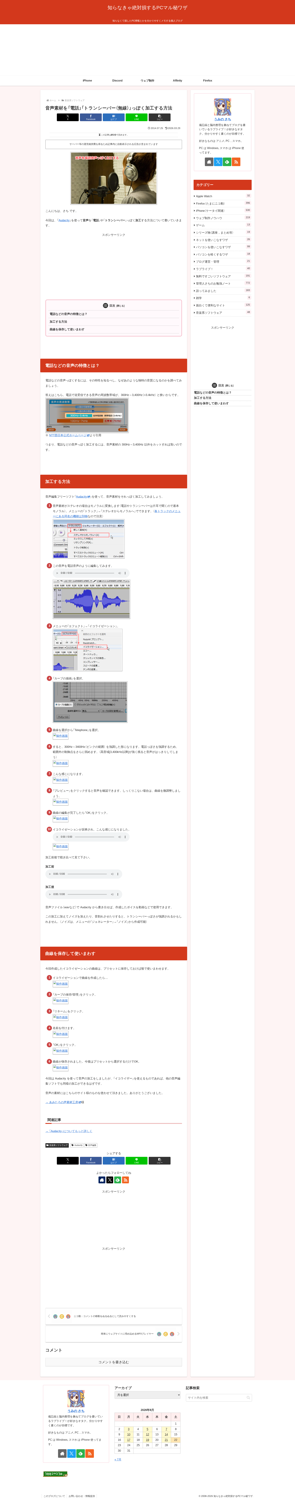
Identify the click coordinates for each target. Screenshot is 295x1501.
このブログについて (54, 1496)
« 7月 (118, 1459)
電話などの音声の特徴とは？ (68, 314)
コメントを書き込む (113, 1362)
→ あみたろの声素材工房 (61, 1102)
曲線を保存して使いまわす (67, 329)
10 (128, 1434)
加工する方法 (58, 321)
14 (166, 1434)
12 (147, 1434)
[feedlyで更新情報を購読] (117, 1180)
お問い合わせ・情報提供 (82, 1496)
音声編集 (92, 1145)
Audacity (64, 220)
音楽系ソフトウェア (58, 1145)
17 (128, 1440)
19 (147, 1440)
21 (166, 1440)
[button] (160, 117)
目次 (112, 305)
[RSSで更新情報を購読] (125, 1180)
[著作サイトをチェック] (102, 1180)
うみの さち (222, 119)
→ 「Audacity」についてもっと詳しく (68, 1131)
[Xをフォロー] (109, 1180)
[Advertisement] (147, 50)
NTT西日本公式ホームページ (68, 435)
